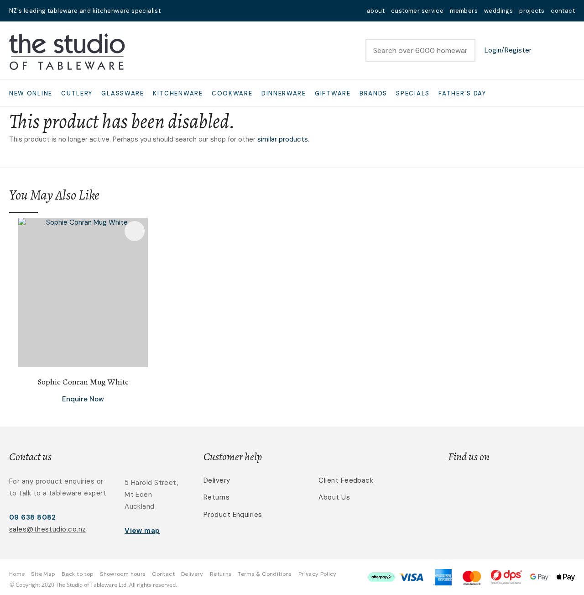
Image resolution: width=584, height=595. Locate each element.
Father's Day (462, 93)
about (376, 11)
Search (464, 50)
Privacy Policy (317, 574)
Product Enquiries (232, 514)
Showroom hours (123, 574)
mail (173, 10)
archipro (536, 485)
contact (563, 11)
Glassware (122, 93)
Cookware (232, 93)
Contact (163, 574)
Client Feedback (345, 480)
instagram (197, 10)
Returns (216, 497)
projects (531, 11)
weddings (498, 11)
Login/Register (508, 50)
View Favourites (545, 50)
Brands (373, 93)
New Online (30, 93)
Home (17, 574)
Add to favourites (135, 231)
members (464, 11)
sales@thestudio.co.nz (47, 529)
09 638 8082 (32, 517)
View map (142, 530)
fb (185, 10)
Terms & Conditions (265, 574)
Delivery (216, 480)
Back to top (78, 574)
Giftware (333, 93)
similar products (282, 139)
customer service (417, 11)
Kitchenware (178, 93)
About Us (334, 497)
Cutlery (77, 93)
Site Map (43, 574)
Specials (413, 93)
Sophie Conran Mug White (83, 381)
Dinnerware (283, 93)
